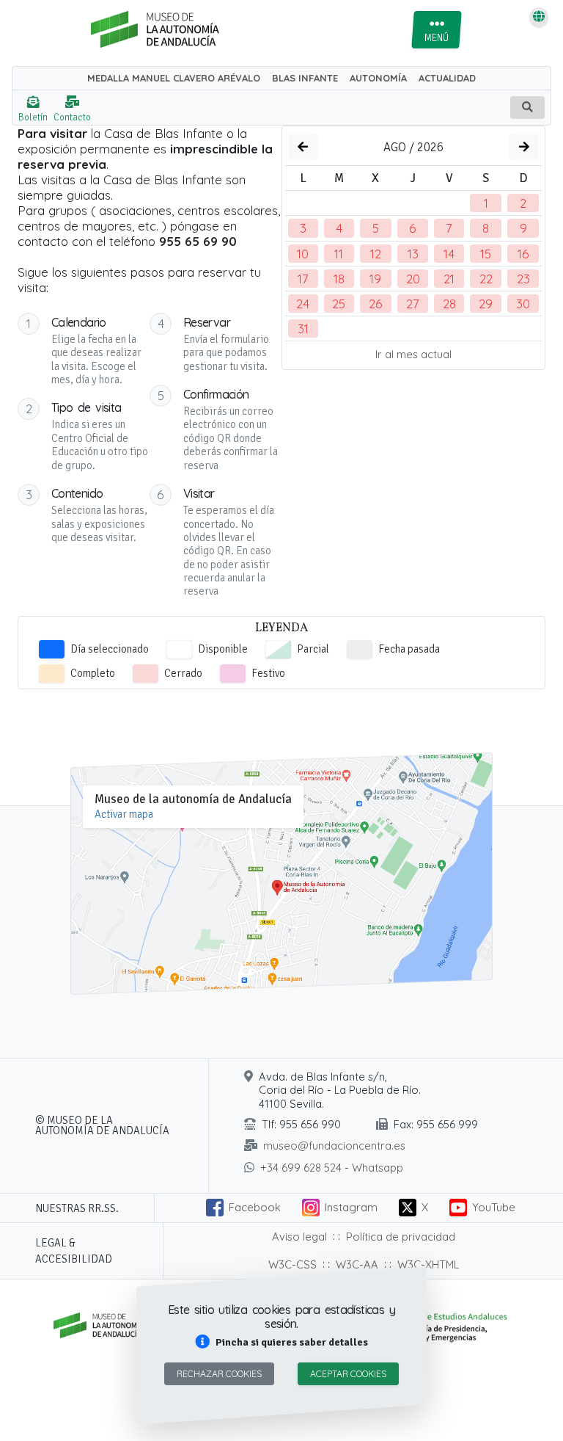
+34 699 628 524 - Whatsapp (331, 1168)
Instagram (351, 1207)
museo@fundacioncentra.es (334, 1146)
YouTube (493, 1207)
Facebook (255, 1207)
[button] (281, 1342)
